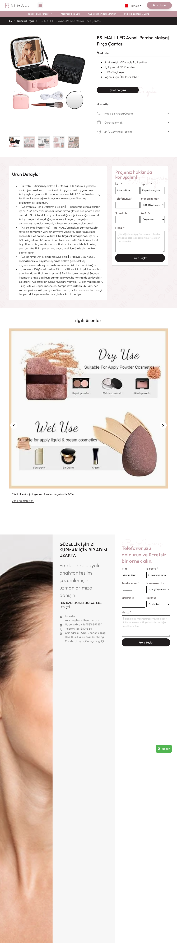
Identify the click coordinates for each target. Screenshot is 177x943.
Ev (10, 21)
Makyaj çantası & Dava (136, 13)
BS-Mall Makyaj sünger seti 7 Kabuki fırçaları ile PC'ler (43, 494)
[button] (40, 5)
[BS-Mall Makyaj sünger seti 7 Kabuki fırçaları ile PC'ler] (88, 409)
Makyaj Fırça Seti (70, 13)
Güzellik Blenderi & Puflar (102, 13)
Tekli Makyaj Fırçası (38, 13)
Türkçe (135, 5)
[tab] (26, 174)
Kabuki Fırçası (26, 21)
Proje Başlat (140, 258)
